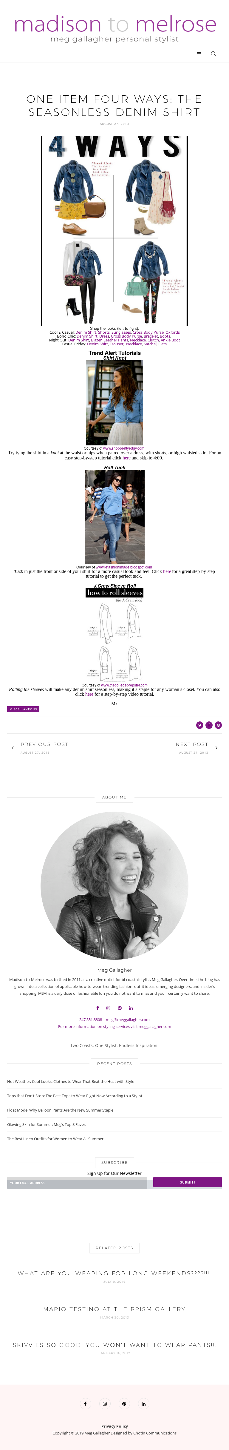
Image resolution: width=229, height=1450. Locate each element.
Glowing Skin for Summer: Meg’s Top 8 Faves (46, 1124)
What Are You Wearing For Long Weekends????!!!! (114, 1273)
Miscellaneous (23, 709)
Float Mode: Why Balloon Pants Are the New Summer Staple (60, 1110)
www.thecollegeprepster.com (124, 684)
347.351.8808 (90, 1019)
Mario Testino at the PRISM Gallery (114, 1309)
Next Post (192, 744)
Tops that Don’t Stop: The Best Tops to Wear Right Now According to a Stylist (75, 1095)
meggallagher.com (155, 1026)
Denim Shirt (85, 332)
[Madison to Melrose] (114, 27)
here (127, 457)
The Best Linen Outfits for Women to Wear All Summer (55, 1138)
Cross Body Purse (148, 332)
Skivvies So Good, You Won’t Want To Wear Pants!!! (114, 1345)
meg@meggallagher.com (128, 1019)
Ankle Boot (170, 340)
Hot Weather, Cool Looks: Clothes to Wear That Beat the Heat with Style (70, 1081)
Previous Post (45, 744)
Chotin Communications (155, 1433)
